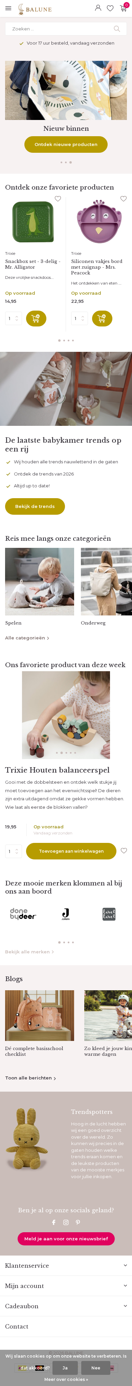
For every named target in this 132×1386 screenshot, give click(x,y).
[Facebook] (54, 1223)
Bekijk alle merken (27, 951)
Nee (95, 1367)
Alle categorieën (25, 637)
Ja (65, 1367)
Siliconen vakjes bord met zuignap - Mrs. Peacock (97, 267)
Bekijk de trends (35, 506)
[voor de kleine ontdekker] (55, 8)
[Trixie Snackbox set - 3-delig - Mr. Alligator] (33, 222)
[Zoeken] (117, 28)
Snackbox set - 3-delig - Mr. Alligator (33, 264)
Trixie (10, 253)
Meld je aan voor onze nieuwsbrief (66, 1238)
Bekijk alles (66, 144)
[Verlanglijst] (110, 8)
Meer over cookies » (66, 1379)
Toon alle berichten (28, 1077)
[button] (61, 162)
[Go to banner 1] (66, 107)
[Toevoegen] (36, 318)
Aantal (15, 851)
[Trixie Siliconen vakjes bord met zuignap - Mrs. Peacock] (99, 222)
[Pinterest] (78, 1223)
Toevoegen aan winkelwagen (71, 851)
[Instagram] (66, 1223)
